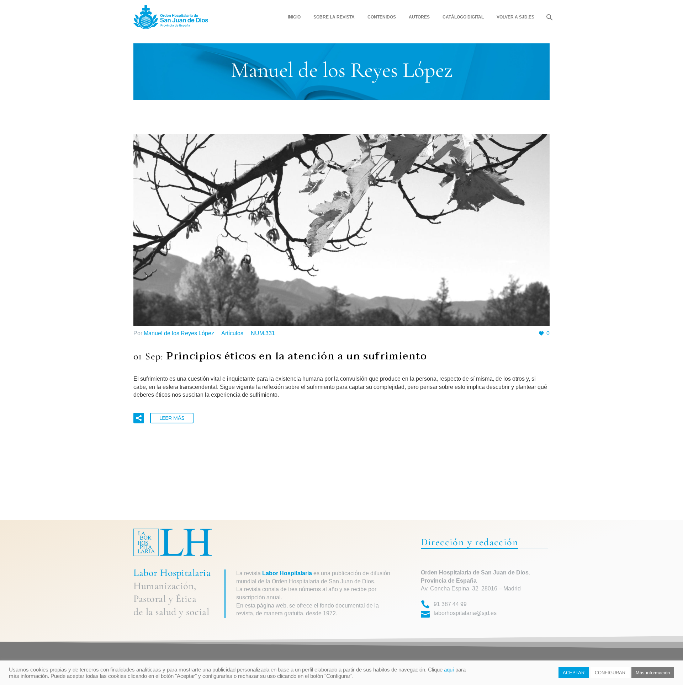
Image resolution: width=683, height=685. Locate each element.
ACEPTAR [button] (573, 672)
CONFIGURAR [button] (610, 672)
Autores (419, 17)
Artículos (232, 333)
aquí (449, 670)
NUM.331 (263, 333)
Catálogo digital (463, 17)
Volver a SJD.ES (515, 17)
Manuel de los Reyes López (179, 333)
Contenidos (381, 17)
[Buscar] (549, 17)
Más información (653, 672)
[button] (138, 418)
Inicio (294, 17)
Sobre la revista (334, 17)
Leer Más (171, 418)
